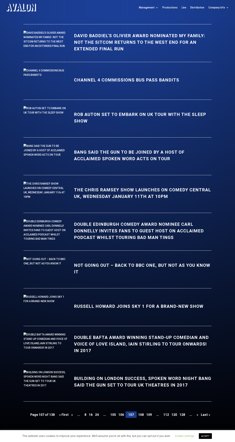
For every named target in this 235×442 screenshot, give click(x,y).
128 (182, 415)
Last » (205, 415)
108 (141, 415)
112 (166, 415)
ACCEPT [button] (205, 436)
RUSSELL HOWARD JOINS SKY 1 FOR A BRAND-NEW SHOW (138, 306)
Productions (170, 7)
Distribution (197, 7)
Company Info (216, 7)
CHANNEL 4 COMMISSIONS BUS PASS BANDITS (126, 80)
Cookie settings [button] (184, 436)
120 (174, 415)
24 (97, 415)
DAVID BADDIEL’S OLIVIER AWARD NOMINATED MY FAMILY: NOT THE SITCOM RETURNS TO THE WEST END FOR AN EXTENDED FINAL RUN (139, 42)
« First (64, 415)
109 (149, 415)
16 (91, 415)
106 (121, 415)
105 (113, 415)
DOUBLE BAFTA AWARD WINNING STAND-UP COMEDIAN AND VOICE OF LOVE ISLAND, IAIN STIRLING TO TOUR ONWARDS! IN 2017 (141, 344)
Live (184, 7)
